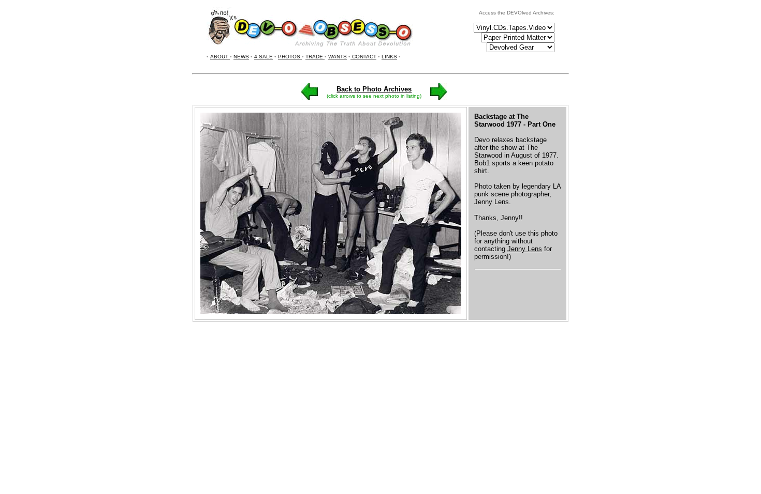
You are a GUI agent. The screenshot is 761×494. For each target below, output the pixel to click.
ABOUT (220, 56)
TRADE (315, 56)
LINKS (389, 56)
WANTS (337, 56)
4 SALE (263, 56)
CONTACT (363, 56)
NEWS (241, 56)
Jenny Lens (524, 249)
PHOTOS (290, 56)
